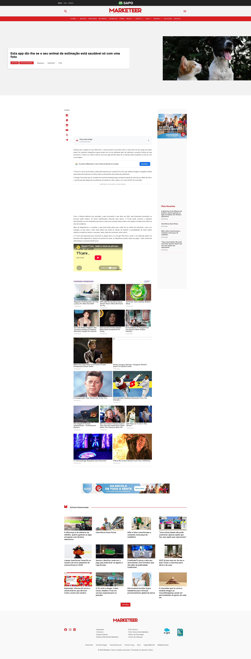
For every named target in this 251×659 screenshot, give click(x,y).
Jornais (70, 3)
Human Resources (116, 645)
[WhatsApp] (67, 120)
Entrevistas (113, 18)
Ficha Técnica (133, 629)
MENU (60, 3)
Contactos (99, 632)
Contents (177, 18)
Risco (139, 645)
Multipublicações (163, 645)
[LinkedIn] (67, 125)
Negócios (83, 18)
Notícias (15, 63)
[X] (67, 135)
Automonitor (89, 645)
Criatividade (92, 18)
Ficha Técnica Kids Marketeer (138, 632)
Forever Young (129, 645)
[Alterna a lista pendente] (77, 18)
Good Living (168, 18)
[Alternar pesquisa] (65, 11)
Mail (65, 3)
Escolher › (144, 164)
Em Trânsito (103, 18)
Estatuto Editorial (102, 634)
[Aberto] (184, 11)
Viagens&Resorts (149, 645)
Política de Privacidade (136, 634)
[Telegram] (67, 140)
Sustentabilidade (26, 63)
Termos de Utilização (135, 637)
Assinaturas (100, 629)
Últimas (73, 18)
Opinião (121, 18)
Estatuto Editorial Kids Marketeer (107, 637)
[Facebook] (67, 115)
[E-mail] (67, 130)
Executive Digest (101, 645)
